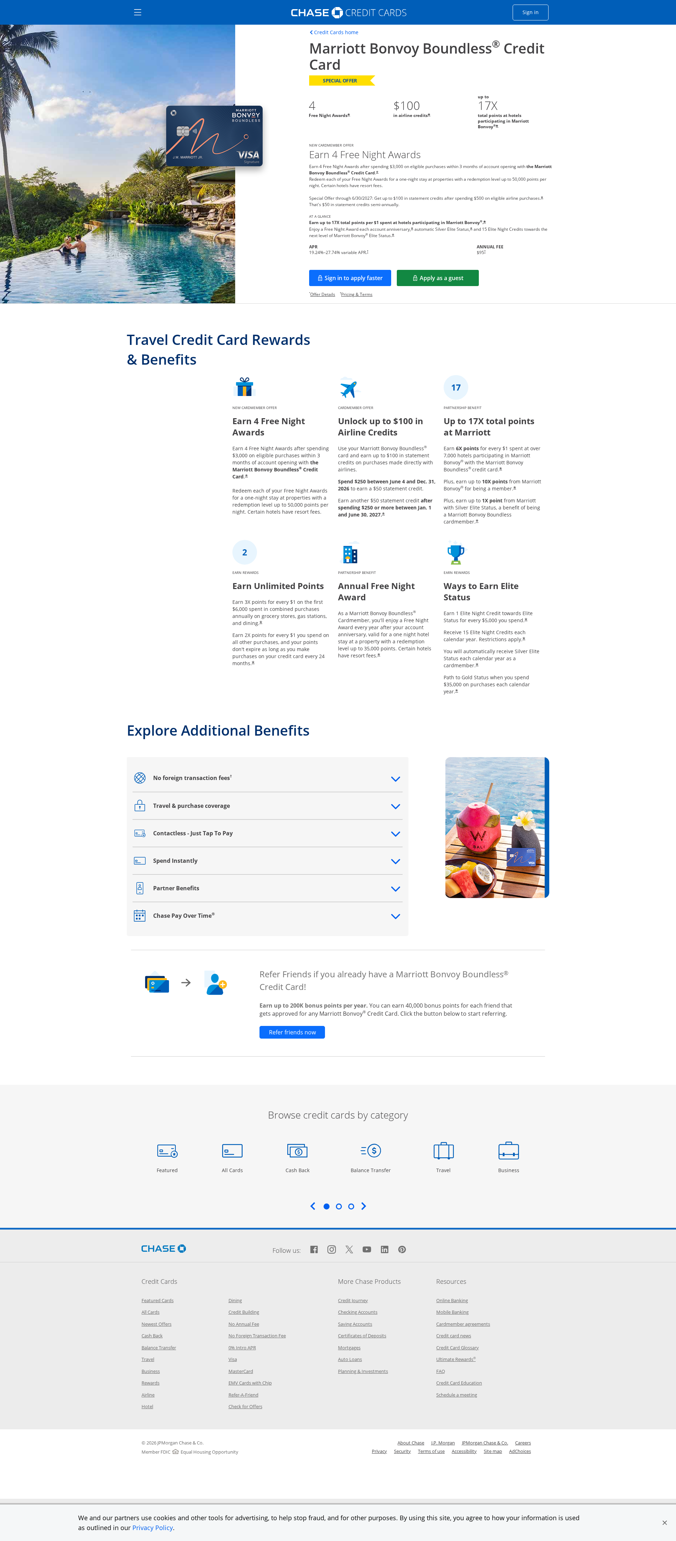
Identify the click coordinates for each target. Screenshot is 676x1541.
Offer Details (322, 294)
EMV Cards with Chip (250, 1383)
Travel (446, 1170)
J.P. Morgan (443, 1443)
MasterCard (241, 1371)
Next (363, 1206)
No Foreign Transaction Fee (257, 1335)
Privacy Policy (152, 1527)
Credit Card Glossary (457, 1347)
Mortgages (349, 1347)
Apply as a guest (449, 280)
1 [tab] (326, 1206)
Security (402, 1451)
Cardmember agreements (463, 1324)
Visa (233, 1359)
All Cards (233, 1170)
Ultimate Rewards (456, 1359)
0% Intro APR (242, 1347)
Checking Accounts (357, 1312)
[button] (665, 1522)
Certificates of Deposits (362, 1335)
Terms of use (431, 1451)
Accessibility (464, 1451)
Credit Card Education (459, 1383)
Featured (168, 1170)
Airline (148, 1395)
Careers (523, 1443)
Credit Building (244, 1312)
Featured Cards (158, 1300)
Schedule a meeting (456, 1395)
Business (509, 1170)
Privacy (379, 1451)
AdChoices (520, 1451)
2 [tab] (339, 1206)
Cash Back (298, 1170)
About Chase (411, 1443)
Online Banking (452, 1300)
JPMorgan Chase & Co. (485, 1443)
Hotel (147, 1406)
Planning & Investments (363, 1371)
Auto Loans (350, 1359)
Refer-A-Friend (243, 1395)
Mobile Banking (452, 1312)
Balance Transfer (371, 1170)
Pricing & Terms (357, 294)
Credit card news (453, 1335)
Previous (312, 1206)
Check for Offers (245, 1406)
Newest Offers (156, 1324)
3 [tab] (351, 1206)
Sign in (535, 12)
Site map (493, 1451)
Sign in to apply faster (358, 280)
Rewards (150, 1383)
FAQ (440, 1371)
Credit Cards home (336, 32)
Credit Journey (353, 1300)
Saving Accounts (355, 1324)
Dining (235, 1300)
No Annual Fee (244, 1324)
